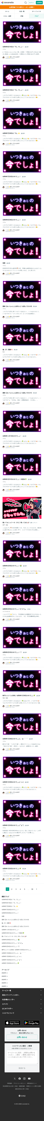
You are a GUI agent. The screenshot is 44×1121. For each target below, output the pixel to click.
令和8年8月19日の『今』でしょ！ (11, 899)
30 (32, 889)
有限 (3, 916)
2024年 (4, 979)
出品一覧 (21, 11)
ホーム (7, 11)
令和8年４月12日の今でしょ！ (10, 929)
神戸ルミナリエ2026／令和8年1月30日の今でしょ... (17, 950)
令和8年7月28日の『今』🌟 (10, 906)
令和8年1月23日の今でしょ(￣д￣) (12, 960)
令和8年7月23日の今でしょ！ (10, 909)
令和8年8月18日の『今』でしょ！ (11, 903)
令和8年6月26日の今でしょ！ (10, 913)
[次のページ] (36, 889)
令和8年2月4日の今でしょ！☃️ (11, 946)
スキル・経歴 (7, 16)
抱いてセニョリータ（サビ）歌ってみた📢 (14, 936)
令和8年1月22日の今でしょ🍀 (10, 963)
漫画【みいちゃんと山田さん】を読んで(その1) (15, 926)
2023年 (4, 976)
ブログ (36, 16)
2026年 (4, 986)
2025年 (4, 983)
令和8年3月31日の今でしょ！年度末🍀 (13, 933)
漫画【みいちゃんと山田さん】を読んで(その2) (15, 919)
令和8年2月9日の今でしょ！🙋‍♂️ (11, 939)
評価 (22, 16)
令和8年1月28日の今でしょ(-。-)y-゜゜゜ (13, 953)
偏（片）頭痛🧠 (6, 923)
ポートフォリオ (36, 11)
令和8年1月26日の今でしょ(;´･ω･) (11, 956)
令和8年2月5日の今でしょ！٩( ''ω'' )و (12, 943)
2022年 (4, 973)
